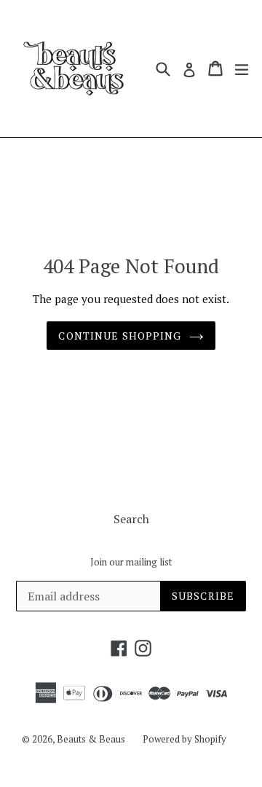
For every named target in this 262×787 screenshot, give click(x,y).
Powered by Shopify (184, 738)
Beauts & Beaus (91, 738)
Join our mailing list (131, 562)
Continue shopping (119, 335)
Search (131, 519)
